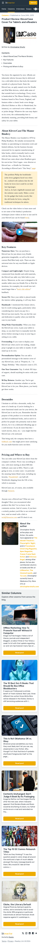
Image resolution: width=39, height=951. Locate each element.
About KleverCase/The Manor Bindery (18, 56)
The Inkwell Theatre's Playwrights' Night (28, 540)
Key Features (8, 60)
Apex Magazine (26, 551)
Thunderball (13, 477)
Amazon (11, 491)
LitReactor (24, 570)
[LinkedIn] (29, 933)
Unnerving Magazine (28, 549)
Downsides (7, 63)
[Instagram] (26, 933)
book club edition (23, 289)
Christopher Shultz (17, 47)
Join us (33, 3)
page (33, 168)
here (26, 218)
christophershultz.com (29, 587)
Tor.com (23, 576)
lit (10, 2)
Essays (29, 9)
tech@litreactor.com (9, 517)
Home (4, 9)
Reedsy (11, 937)
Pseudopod (30, 546)
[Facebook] (33, 933)
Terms (4, 941)
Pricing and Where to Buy (13, 67)
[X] (23, 933)
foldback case (7, 442)
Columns (11, 9)
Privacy (11, 941)
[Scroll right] (35, 9)
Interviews (20, 9)
